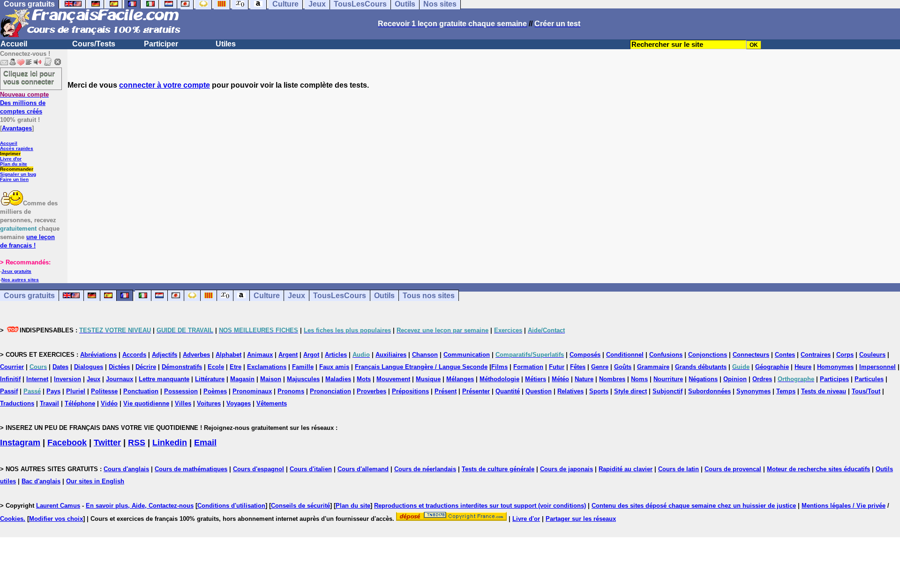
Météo (560, 379)
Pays (53, 391)
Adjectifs (164, 354)
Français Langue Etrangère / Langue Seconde (421, 366)
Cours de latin (678, 469)
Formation (528, 366)
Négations (703, 379)
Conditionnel (625, 354)
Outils (384, 296)
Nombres (612, 379)
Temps (785, 391)
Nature (584, 379)
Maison (270, 379)
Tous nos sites (429, 296)
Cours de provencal (733, 469)
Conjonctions (707, 354)
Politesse (104, 391)
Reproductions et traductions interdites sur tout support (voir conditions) (480, 505)
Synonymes (753, 391)
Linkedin (169, 442)
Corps (845, 354)
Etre (235, 366)
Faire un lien (14, 179)
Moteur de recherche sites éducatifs (818, 469)
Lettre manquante (164, 379)
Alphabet (228, 354)
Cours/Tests (93, 44)
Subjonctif (667, 391)
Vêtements (271, 403)
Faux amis (334, 366)
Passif (9, 391)
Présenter (476, 391)
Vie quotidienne (146, 403)
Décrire (145, 366)
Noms (639, 379)
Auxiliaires (390, 354)
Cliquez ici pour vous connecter (29, 77)
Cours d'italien (311, 469)
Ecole (216, 366)
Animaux (260, 354)
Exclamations (266, 366)
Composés (585, 354)
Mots (364, 379)
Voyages (238, 403)
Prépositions (410, 391)
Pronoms (291, 391)
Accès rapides (16, 148)
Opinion (735, 379)
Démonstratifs (182, 366)
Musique (428, 379)
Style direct (630, 391)
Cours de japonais (566, 469)
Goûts (622, 366)
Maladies (338, 379)
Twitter (107, 442)
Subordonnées (709, 391)
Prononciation (330, 391)
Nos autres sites (20, 279)
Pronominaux (252, 391)
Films (499, 366)
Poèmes (215, 391)
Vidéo (109, 403)
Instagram (20, 442)
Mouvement (393, 379)
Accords (134, 354)
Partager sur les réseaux (581, 518)
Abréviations (98, 354)
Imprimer (10, 153)
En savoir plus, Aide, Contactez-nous (140, 505)
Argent (288, 354)
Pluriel (75, 391)
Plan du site (13, 163)
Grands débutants (701, 366)
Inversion (67, 379)
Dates (60, 366)
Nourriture (668, 379)
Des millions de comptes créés (24, 103)
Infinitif (10, 379)
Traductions (17, 403)
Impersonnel (877, 366)
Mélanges (460, 379)
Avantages (17, 128)
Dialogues (88, 366)
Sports (598, 391)
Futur (556, 366)
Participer (161, 44)
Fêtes (577, 366)
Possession (181, 391)
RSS (136, 442)
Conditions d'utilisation (231, 505)
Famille (303, 366)
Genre (599, 366)
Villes (183, 403)
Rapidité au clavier (625, 469)
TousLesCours (339, 296)
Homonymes (835, 366)
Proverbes (371, 391)
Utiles (226, 44)
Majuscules (303, 379)
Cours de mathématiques (191, 469)
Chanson (425, 354)
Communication (466, 354)
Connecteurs (751, 354)
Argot (311, 354)
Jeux (296, 296)
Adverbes (196, 354)
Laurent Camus (58, 505)
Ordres (762, 379)
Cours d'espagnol (258, 469)
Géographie (772, 366)
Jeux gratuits (16, 271)
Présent (446, 391)
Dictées (119, 366)
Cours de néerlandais (425, 469)
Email (205, 442)
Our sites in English (95, 481)
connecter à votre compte (164, 85)
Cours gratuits (29, 296)
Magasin (242, 379)
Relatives (570, 391)
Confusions (665, 354)
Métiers (535, 379)
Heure (803, 366)
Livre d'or (11, 158)
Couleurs (872, 354)
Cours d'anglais (126, 469)
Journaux (119, 379)
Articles (336, 354)
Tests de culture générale (498, 469)
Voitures (209, 403)
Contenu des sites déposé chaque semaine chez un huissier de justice (694, 505)
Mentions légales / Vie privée (843, 505)
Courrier (12, 366)
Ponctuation (140, 391)
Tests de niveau (823, 391)
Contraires (816, 354)
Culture (267, 296)
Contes (785, 354)
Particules (869, 379)
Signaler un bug (18, 174)
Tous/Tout (866, 391)
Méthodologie (499, 379)
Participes (834, 379)
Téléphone (80, 403)
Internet (37, 379)
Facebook (67, 442)
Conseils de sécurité (300, 505)
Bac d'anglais (41, 481)
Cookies (11, 518)
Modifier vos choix (56, 518)
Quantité (507, 391)
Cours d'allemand (363, 469)
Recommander (16, 169)
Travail (49, 403)
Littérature (210, 379)
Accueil (13, 44)
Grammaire (653, 366)
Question (538, 391)
